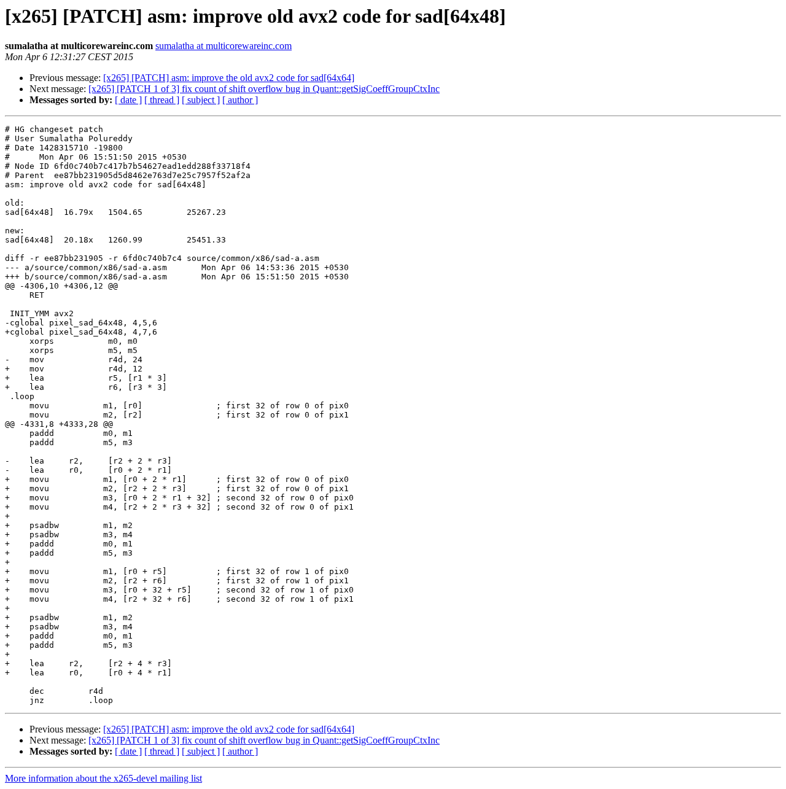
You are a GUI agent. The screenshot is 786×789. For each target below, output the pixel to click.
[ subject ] (201, 100)
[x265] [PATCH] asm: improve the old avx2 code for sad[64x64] (228, 77)
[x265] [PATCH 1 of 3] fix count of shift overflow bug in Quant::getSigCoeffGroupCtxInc (264, 89)
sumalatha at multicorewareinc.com (223, 46)
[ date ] (128, 100)
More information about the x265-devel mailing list (103, 778)
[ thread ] (161, 100)
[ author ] (240, 100)
